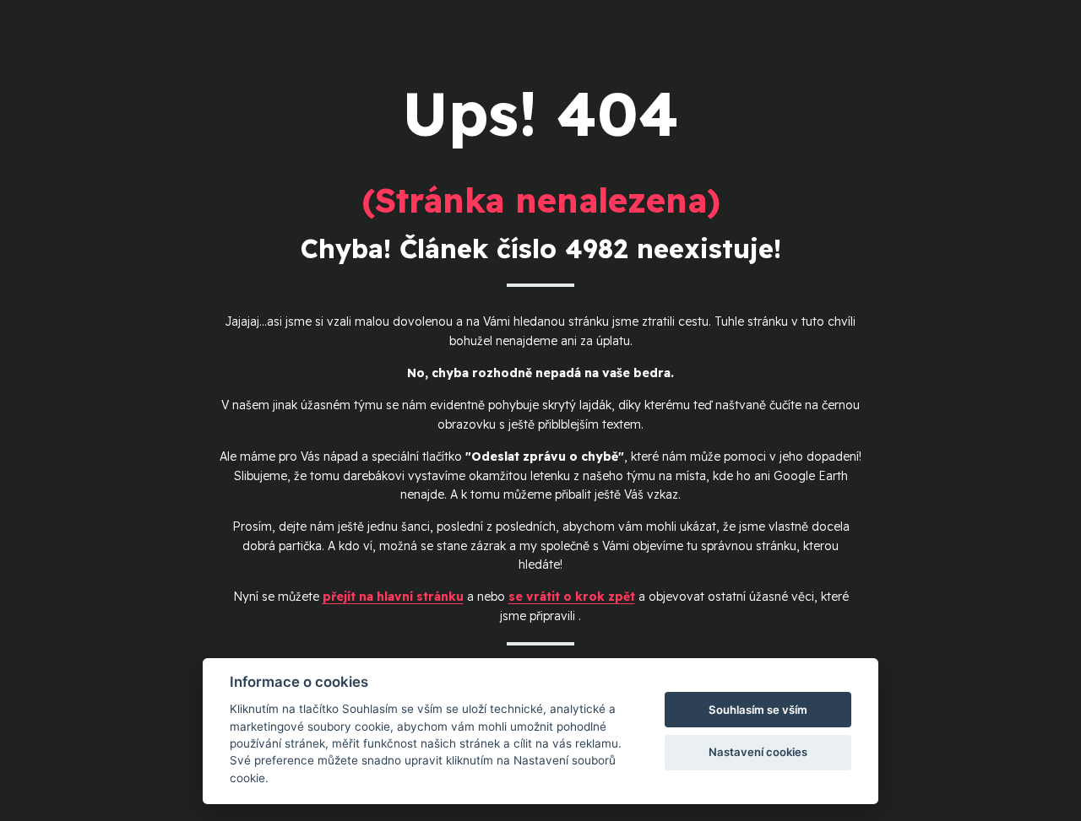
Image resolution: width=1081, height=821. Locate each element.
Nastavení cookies (758, 752)
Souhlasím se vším (758, 709)
